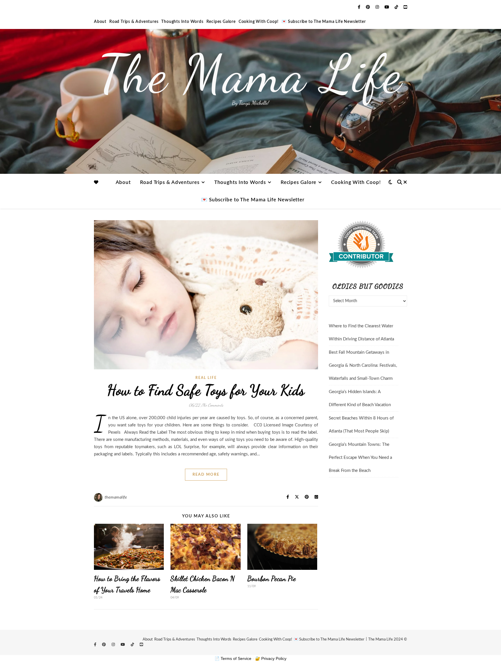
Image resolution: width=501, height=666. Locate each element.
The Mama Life (250, 74)
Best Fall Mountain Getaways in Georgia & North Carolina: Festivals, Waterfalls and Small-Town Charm (363, 365)
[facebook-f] (360, 7)
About (100, 22)
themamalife (116, 497)
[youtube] (387, 7)
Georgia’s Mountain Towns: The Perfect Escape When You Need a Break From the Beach (360, 457)
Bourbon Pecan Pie (271, 578)
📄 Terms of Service (233, 658)
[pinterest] (368, 7)
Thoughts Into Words (182, 22)
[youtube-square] (405, 7)
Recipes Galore (221, 22)
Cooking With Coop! (259, 22)
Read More (206, 475)
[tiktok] (397, 7)
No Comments (212, 405)
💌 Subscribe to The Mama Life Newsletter (324, 22)
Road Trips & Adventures (133, 22)
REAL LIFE (206, 377)
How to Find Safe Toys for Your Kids (206, 390)
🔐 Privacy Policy (270, 658)
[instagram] (377, 7)
